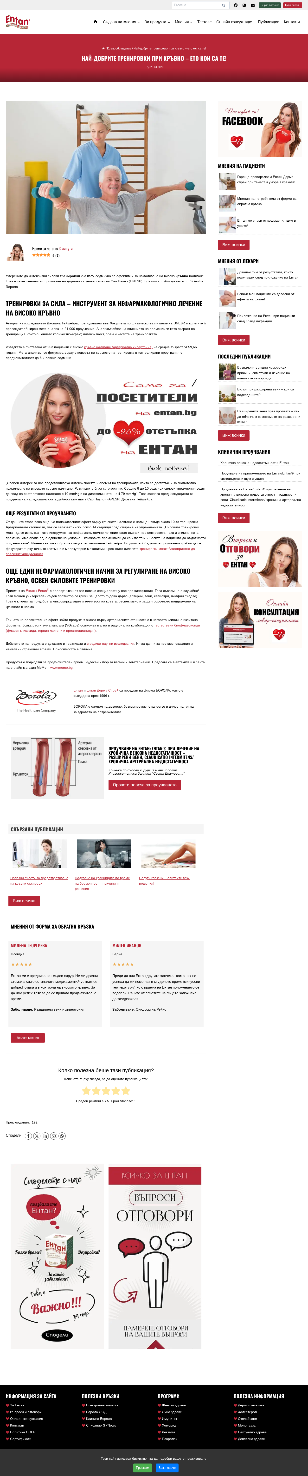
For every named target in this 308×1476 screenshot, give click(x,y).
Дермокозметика (251, 1405)
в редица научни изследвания (110, 643)
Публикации (268, 22)
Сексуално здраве (252, 1432)
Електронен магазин (102, 1405)
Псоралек (169, 1439)
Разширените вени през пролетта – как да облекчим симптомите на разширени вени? (268, 416)
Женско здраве (174, 1405)
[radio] (86, 1091)
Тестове (204, 22)
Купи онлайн (292, 5)
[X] (36, 1136)
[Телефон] (244, 5)
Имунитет (169, 1419)
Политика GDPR (23, 1432)
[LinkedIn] (45, 1136)
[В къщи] (103, 48)
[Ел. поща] (253, 5)
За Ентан (17, 1405)
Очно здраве (172, 1412)
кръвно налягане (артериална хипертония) (118, 347)
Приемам (142, 1468)
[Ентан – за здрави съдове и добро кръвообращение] (96, 22)
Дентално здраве (251, 1439)
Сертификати (20, 1439)
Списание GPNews (101, 1425)
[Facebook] (235, 5)
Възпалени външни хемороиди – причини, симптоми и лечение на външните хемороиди (263, 372)
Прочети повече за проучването (145, 785)
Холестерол (247, 1412)
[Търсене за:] (201, 5)
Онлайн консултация (234, 22)
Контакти (292, 22)
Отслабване (247, 1419)
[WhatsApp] (62, 1136)
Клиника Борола (99, 1419)
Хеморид (169, 1425)
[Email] (53, 1136)
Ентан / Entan (37, 591)
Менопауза (247, 1425)
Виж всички (24, 901)
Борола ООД (96, 1412)
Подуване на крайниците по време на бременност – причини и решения (102, 883)
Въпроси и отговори (26, 1412)
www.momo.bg (61, 667)
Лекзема (168, 1432)
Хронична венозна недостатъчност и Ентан (254, 463)
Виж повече (167, 1468)
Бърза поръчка (270, 5)
